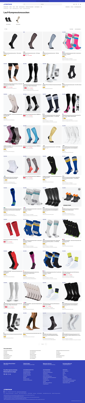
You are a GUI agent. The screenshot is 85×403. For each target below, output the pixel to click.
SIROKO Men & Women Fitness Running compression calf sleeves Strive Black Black (13, 84)
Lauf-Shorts (5, 353)
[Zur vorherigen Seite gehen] (39, 344)
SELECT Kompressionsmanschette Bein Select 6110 (32, 333)
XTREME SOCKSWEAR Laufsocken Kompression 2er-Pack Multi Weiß (13, 115)
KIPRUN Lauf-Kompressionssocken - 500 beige (31, 53)
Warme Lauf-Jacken (33, 354)
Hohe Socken (18, 24)
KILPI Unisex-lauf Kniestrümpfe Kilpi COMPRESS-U (32, 114)
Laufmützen (58, 354)
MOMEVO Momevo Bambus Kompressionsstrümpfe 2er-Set (52, 85)
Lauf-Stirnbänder (32, 358)
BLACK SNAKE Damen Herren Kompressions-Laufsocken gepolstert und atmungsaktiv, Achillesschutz (70, 147)
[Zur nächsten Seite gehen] (46, 344)
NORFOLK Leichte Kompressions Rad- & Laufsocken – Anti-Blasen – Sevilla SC (71, 54)
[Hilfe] (76, 4)
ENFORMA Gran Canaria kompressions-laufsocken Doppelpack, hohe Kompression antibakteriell (13, 209)
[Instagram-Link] (8, 374)
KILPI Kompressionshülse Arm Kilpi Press (11, 239)
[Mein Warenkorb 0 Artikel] (80, 4)
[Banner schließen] (80, 1)
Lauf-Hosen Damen (7, 358)
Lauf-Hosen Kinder (33, 355)
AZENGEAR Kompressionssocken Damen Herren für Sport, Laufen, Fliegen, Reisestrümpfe (32, 85)
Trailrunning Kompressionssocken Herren (62, 350)
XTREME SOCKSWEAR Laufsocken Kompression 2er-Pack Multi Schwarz (52, 177)
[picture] (13, 41)
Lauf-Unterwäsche (33, 351)
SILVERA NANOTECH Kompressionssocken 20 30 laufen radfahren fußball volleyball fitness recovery (71, 335)
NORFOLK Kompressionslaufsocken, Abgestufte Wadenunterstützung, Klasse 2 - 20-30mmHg (51, 116)
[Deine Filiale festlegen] (74, 4)
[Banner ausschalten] (79, 1)
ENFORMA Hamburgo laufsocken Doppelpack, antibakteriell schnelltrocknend (70, 209)
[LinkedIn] (10, 374)
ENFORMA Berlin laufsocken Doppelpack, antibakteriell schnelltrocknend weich (11, 178)
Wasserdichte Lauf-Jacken (8, 355)
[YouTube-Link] (6, 374)
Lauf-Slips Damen (6, 354)
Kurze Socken (8, 24)
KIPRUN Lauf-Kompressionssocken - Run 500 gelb (51, 146)
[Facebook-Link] (4, 374)
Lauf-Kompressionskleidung (8, 350)
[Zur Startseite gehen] (8, 4)
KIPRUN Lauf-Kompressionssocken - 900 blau (51, 53)
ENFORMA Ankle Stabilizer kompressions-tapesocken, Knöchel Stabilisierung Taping (50, 335)
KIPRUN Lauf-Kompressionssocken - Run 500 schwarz (71, 84)
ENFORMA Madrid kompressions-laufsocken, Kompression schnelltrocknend (31, 273)
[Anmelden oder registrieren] (78, 4)
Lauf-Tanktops (58, 353)
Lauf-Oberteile (32, 353)
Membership (68, 6)
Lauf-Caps (57, 351)
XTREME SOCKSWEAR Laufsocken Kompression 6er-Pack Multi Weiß (32, 304)
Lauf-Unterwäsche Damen (60, 355)
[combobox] (78, 29)
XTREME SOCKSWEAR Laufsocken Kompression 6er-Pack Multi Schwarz (71, 241)
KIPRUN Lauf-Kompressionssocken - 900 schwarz (12, 53)
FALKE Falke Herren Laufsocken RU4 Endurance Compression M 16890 (70, 273)
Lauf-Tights (5, 351)
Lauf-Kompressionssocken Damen (35, 350)
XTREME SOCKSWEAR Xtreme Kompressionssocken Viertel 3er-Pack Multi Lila (13, 146)
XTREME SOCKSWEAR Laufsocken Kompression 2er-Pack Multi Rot (13, 272)
